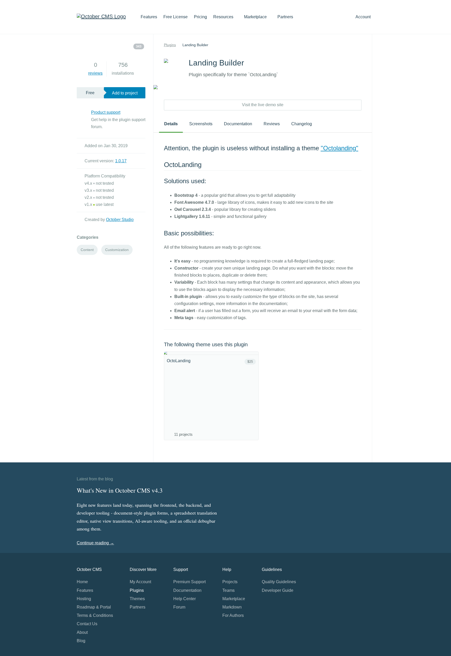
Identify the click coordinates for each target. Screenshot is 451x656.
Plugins (170, 45)
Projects (230, 582)
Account (363, 17)
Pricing (200, 17)
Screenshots (200, 124)
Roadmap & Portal (94, 607)
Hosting (84, 599)
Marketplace (256, 17)
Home (82, 582)
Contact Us (87, 624)
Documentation (238, 124)
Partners (285, 17)
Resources (223, 17)
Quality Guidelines (279, 582)
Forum (179, 607)
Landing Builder (195, 45)
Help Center (184, 599)
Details (171, 124)
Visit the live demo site (262, 105)
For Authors (233, 615)
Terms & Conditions (95, 615)
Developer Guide (277, 590)
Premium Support (189, 582)
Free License (175, 17)
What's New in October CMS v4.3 (120, 490)
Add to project (125, 93)
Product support (105, 112)
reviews (95, 73)
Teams (228, 590)
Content (87, 250)
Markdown (232, 607)
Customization (117, 250)
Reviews (272, 124)
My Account (140, 582)
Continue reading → (95, 543)
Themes (137, 599)
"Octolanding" (339, 148)
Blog (81, 641)
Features (149, 17)
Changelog (301, 124)
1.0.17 (121, 161)
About (82, 632)
